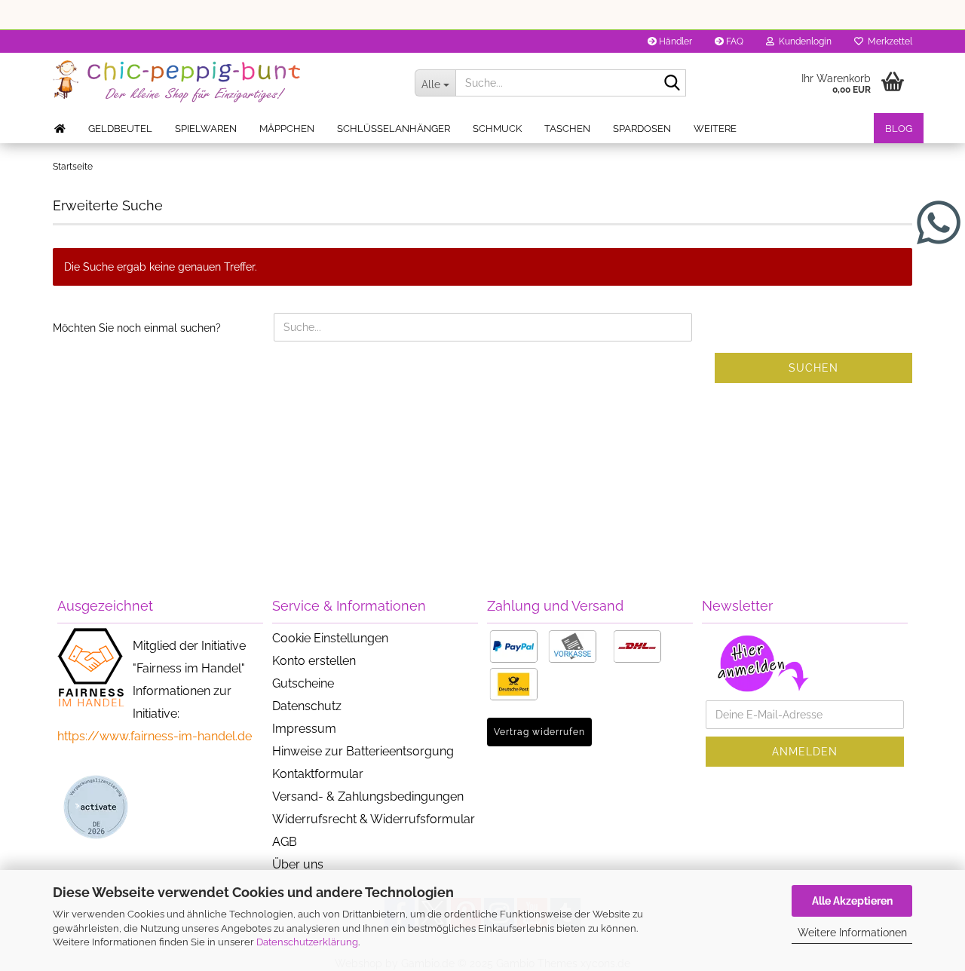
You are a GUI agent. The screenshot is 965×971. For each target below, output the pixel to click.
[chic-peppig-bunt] (222, 83)
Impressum (304, 728)
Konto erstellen (314, 661)
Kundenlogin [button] (803, 41)
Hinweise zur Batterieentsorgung (363, 751)
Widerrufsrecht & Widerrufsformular (373, 819)
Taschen (567, 128)
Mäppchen (286, 128)
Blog (898, 128)
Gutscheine (303, 683)
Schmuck (497, 128)
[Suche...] (671, 83)
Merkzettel (887, 41)
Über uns (297, 864)
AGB (284, 842)
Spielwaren (206, 128)
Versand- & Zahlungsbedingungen (368, 796)
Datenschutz (307, 706)
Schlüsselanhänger (393, 128)
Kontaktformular (317, 774)
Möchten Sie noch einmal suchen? (137, 328)
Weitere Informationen (852, 933)
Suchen (813, 368)
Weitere (715, 128)
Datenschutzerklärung (307, 942)
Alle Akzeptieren (852, 901)
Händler (674, 41)
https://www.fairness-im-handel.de (154, 736)
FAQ (733, 41)
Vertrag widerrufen (539, 732)
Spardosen (642, 128)
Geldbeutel (120, 128)
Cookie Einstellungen (330, 638)
